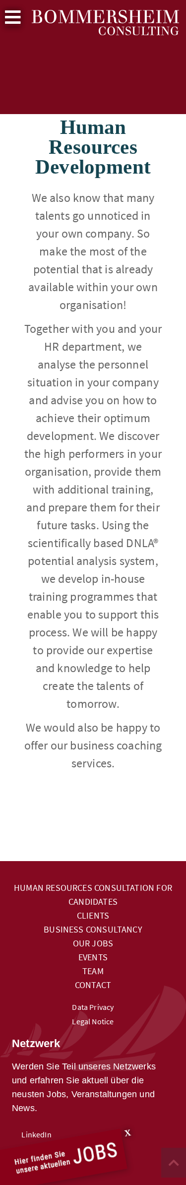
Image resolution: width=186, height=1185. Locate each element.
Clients (93, 915)
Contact (93, 985)
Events (93, 957)
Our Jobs (93, 943)
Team (93, 971)
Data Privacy (93, 1007)
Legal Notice (93, 1021)
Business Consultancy (93, 929)
